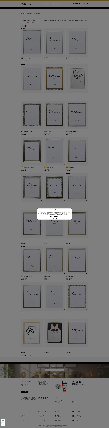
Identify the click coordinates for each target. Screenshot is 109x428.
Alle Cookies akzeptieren (55, 216)
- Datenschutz (54, 218)
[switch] (3, 424)
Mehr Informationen (63, 214)
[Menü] (4, 419)
